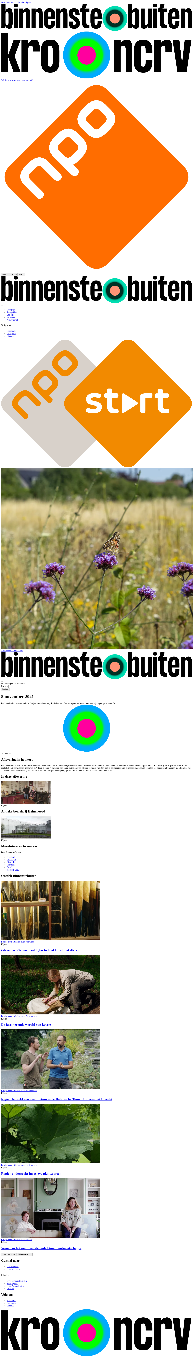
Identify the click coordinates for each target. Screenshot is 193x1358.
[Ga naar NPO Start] (96, 466)
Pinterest (10, 865)
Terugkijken (12, 1283)
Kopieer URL (13, 870)
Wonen (16, 1239)
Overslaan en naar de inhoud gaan (16, 2)
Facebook (11, 857)
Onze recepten (13, 1269)
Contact (10, 1288)
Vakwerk (17, 942)
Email (9, 867)
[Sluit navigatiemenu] (2, 305)
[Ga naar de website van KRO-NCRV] (96, 77)
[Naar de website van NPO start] (96, 271)
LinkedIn (11, 862)
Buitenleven (19, 1016)
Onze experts (13, 1266)
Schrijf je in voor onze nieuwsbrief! (17, 80)
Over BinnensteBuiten (17, 1281)
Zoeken (4, 686)
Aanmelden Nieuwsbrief (12, 650)
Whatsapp (11, 859)
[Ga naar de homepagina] (96, 30)
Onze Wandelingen (15, 1286)
